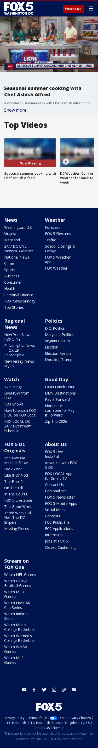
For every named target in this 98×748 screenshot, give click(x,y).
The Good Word (17, 506)
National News (16, 257)
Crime (9, 263)
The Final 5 (13, 481)
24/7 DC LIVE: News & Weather (18, 248)
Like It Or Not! (16, 475)
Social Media (55, 509)
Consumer (13, 282)
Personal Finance (18, 294)
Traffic (50, 239)
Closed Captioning (60, 547)
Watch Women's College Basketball (19, 638)
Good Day (56, 379)
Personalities (56, 490)
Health (9, 288)
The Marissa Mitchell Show (16, 460)
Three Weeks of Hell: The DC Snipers (17, 517)
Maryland (12, 239)
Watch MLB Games (14, 594)
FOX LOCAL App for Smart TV (58, 476)
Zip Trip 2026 (56, 421)
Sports (9, 269)
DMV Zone (13, 468)
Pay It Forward (57, 399)
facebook (34, 690)
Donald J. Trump (58, 359)
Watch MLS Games (14, 660)
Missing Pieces (16, 528)
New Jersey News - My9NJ (20, 363)
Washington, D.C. (18, 227)
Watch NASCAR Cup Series (17, 605)
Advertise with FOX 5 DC (61, 465)
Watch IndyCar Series (16, 616)
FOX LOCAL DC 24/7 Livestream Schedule (18, 426)
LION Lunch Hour (59, 386)
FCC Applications (59, 528)
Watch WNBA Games (15, 649)
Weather (55, 220)
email (74, 690)
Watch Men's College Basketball (19, 627)
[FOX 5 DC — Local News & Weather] (19, 8)
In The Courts (15, 494)
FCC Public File (57, 522)
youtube (24, 690)
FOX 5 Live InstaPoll (54, 454)
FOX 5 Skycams (58, 233)
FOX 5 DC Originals (15, 447)
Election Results (58, 353)
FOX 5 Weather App (58, 259)
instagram (54, 690)
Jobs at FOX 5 (56, 541)
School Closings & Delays (60, 248)
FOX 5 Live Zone (18, 500)
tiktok (64, 690)
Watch (11, 379)
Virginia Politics (57, 340)
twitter (44, 690)
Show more (15, 110)
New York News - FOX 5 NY (19, 337)
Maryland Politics (59, 334)
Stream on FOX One (16, 564)
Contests (52, 515)
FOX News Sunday (19, 301)
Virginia (10, 233)
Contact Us (54, 484)
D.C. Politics (55, 328)
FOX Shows (14, 404)
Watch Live (73, 9)
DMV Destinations (60, 393)
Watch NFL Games (20, 574)
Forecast (52, 227)
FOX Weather (56, 268)
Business (11, 275)
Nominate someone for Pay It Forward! (59, 410)
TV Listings (13, 386)
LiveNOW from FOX (17, 395)
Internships (54, 534)
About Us (56, 444)
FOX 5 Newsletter (60, 497)
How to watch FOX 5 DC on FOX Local (20, 413)
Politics (53, 321)
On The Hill (13, 487)
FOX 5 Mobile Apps (61, 503)
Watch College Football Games (17, 583)
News (10, 220)
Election (51, 347)
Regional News (14, 324)
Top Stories (14, 307)
